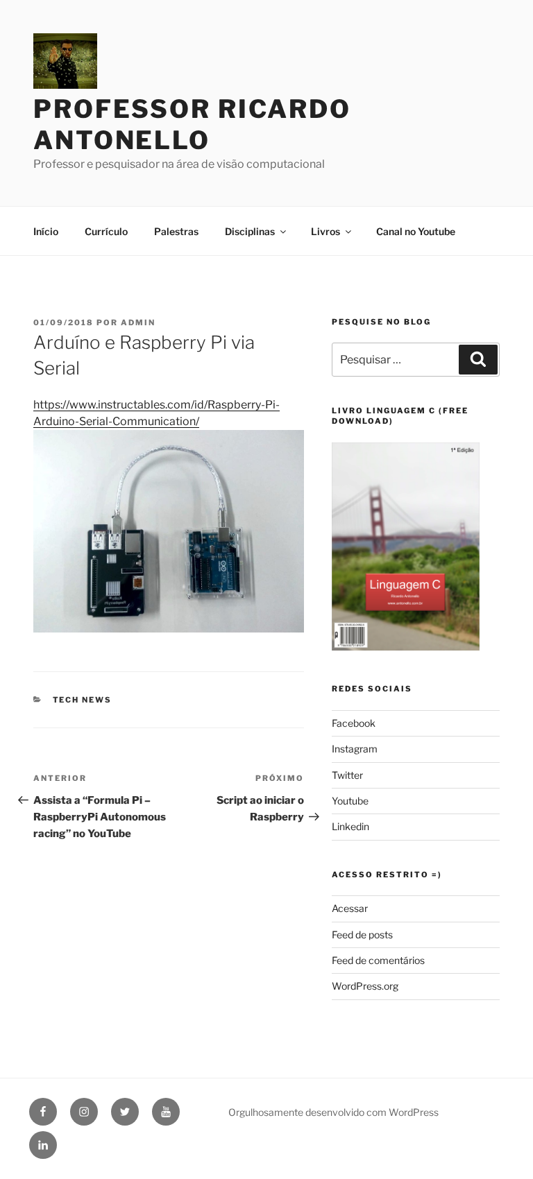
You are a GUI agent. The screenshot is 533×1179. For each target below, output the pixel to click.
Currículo (106, 231)
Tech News (82, 700)
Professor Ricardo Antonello (192, 124)
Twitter (347, 775)
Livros (325, 231)
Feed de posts (362, 934)
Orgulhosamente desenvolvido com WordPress (333, 1112)
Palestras (176, 231)
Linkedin (350, 826)
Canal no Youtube (415, 231)
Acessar (350, 908)
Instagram (355, 749)
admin (138, 322)
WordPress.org (365, 986)
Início (45, 231)
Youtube (350, 801)
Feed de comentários (378, 960)
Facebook (353, 723)
